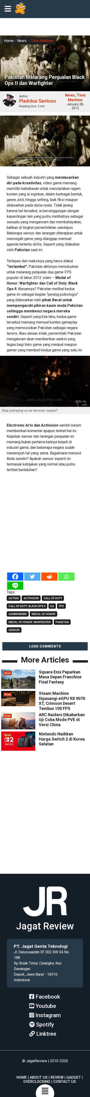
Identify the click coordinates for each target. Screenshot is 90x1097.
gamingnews (18, 614)
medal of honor (43, 614)
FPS (61, 606)
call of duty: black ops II (27, 606)
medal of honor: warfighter (30, 622)
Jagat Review (45, 926)
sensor (14, 630)
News (22, 41)
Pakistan (62, 622)
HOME (21, 1077)
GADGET (73, 1077)
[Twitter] (32, 577)
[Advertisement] (45, 523)
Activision (31, 598)
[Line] (15, 586)
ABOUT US (39, 1077)
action (14, 598)
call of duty (53, 598)
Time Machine (42, 41)
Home (9, 41)
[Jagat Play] (20, 9)
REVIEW (57, 1077)
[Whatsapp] (66, 577)
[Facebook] (15, 577)
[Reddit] (49, 577)
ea (52, 606)
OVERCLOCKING (36, 1081)
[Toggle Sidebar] (9, 9)
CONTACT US (64, 1081)
